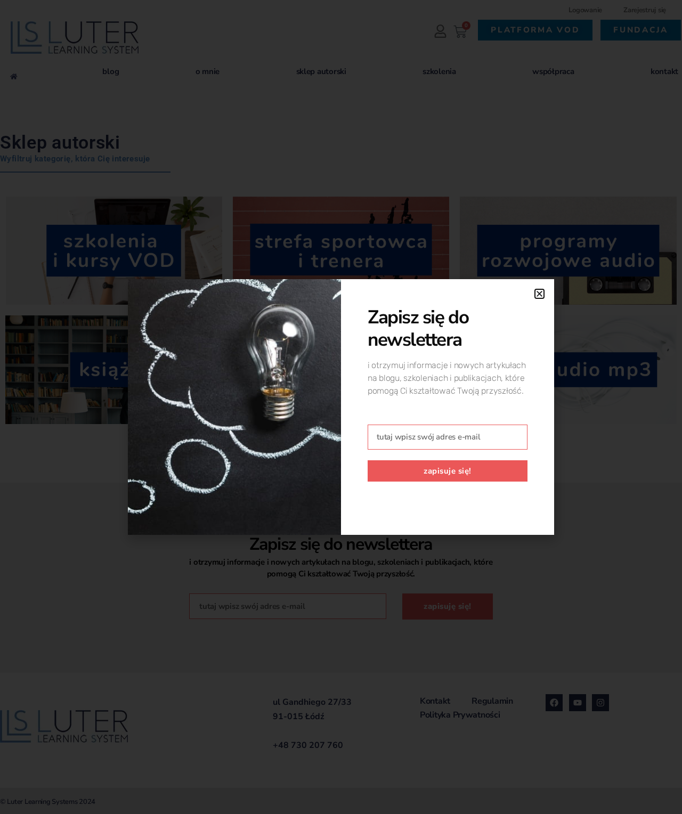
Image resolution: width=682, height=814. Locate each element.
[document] (341, 407)
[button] (539, 294)
